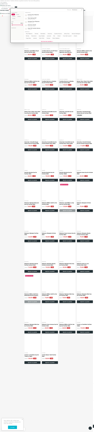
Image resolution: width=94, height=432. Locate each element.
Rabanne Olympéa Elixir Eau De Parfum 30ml (66, 294)
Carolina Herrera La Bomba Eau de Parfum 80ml (66, 82)
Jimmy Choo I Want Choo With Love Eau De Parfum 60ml (32, 112)
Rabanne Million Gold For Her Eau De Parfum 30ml (66, 325)
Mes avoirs (2, 389)
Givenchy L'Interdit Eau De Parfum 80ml (66, 112)
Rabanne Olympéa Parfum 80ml (49, 233)
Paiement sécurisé (4, 406)
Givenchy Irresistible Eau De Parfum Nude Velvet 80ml (49, 142)
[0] (1, 15)
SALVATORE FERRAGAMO (64, 48)
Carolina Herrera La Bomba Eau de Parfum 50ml (49, 82)
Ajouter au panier (32, 58)
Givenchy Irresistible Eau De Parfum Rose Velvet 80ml (66, 142)
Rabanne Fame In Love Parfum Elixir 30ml (83, 264)
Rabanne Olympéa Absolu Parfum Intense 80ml (48, 264)
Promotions (3, 415)
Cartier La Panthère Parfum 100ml (84, 325)
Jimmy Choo (79, 79)
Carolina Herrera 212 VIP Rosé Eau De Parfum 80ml (49, 51)
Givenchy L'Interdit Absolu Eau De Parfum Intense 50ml (84, 142)
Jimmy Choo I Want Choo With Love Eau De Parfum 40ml (85, 82)
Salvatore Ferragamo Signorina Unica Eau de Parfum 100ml (65, 51)
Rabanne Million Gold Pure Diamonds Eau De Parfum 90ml (31, 294)
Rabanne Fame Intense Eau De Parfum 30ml (50, 325)
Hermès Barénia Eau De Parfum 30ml (30, 173)
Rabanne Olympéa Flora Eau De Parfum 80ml (66, 264)
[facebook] (0, 380)
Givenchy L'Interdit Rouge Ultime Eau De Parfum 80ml (31, 142)
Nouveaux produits (4, 413)
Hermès (26, 170)
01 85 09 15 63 (3, 4)
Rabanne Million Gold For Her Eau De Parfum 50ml (84, 51)
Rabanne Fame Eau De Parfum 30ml (85, 173)
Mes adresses (3, 392)
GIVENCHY (44, 109)
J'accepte (12, 427)
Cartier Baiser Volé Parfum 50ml (49, 355)
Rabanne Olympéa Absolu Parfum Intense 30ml (83, 233)
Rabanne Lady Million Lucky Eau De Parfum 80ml (66, 203)
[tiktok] (3, 380)
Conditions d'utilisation (5, 404)
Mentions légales (4, 401)
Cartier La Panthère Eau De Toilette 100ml (31, 355)
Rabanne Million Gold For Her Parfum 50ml (49, 203)
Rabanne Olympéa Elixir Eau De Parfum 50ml (84, 294)
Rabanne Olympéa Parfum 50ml (31, 233)
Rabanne (26, 48)
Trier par (69, 9)
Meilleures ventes (4, 418)
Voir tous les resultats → (47, 41)
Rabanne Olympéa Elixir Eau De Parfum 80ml (31, 325)
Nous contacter (3, 394)
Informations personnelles (6, 384)
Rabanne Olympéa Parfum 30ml (84, 203)
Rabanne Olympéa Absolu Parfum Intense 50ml (31, 264)
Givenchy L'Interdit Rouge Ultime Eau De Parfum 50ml (84, 112)
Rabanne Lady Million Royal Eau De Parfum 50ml (31, 51)
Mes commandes (4, 387)
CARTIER (78, 322)
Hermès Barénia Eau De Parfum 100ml (65, 173)
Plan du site (3, 397)
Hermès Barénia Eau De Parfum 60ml (48, 173)
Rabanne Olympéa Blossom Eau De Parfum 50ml (31, 203)
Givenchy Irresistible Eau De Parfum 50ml (49, 112)
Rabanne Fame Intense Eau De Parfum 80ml (67, 233)
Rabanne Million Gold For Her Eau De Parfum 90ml (32, 82)
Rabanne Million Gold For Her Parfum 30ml (49, 294)
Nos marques (3, 410)
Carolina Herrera (46, 48)
